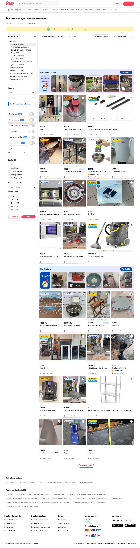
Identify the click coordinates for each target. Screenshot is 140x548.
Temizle (15, 217)
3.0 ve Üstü (15, 200)
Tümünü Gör (126, 72)
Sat (130, 4)
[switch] (31, 114)
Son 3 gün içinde (16, 171)
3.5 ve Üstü (15, 203)
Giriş (118, 4)
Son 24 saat (15, 168)
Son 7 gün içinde (16, 175)
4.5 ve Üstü (15, 209)
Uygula (28, 217)
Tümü (13, 165)
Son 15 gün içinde (17, 178)
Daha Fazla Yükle (86, 466)
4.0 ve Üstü (15, 206)
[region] (86, 83)
